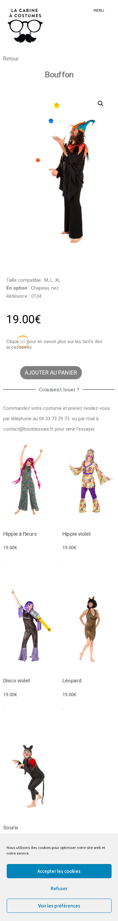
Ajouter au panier (51, 372)
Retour (11, 58)
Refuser (59, 888)
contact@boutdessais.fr (28, 429)
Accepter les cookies (59, 871)
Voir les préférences (59, 906)
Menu (98, 10)
